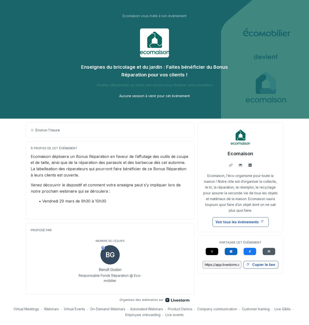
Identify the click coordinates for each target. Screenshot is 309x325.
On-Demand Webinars (107, 309)
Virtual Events (74, 309)
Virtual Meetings (26, 309)
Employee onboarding (143, 315)
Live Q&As (282, 309)
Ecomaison (240, 153)
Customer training (256, 309)
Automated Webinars (146, 309)
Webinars (51, 309)
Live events (174, 315)
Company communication (217, 309)
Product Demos (180, 309)
